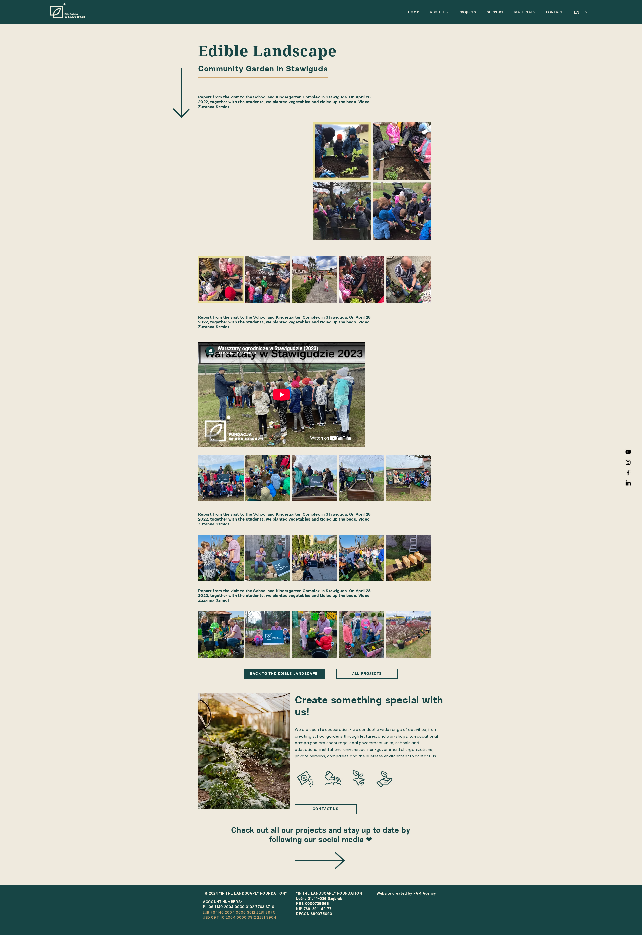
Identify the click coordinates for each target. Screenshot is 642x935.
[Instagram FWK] (628, 462)
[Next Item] (422, 280)
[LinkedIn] (628, 483)
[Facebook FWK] (628, 473)
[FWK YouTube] (628, 452)
